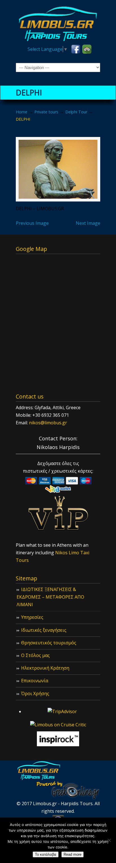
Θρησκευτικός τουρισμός (48, 643)
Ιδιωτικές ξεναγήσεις (43, 630)
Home (21, 112)
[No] (109, 840)
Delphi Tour (76, 112)
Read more (72, 854)
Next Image (88, 223)
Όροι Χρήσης (35, 693)
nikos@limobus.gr (48, 423)
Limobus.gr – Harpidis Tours (58, 23)
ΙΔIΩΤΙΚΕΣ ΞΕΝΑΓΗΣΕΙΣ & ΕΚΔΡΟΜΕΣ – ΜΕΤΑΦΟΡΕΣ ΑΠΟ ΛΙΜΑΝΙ (50, 597)
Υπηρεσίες (32, 617)
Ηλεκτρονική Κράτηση (45, 668)
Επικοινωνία (34, 680)
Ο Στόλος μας (35, 655)
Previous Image (32, 223)
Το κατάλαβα (45, 854)
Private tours (46, 112)
